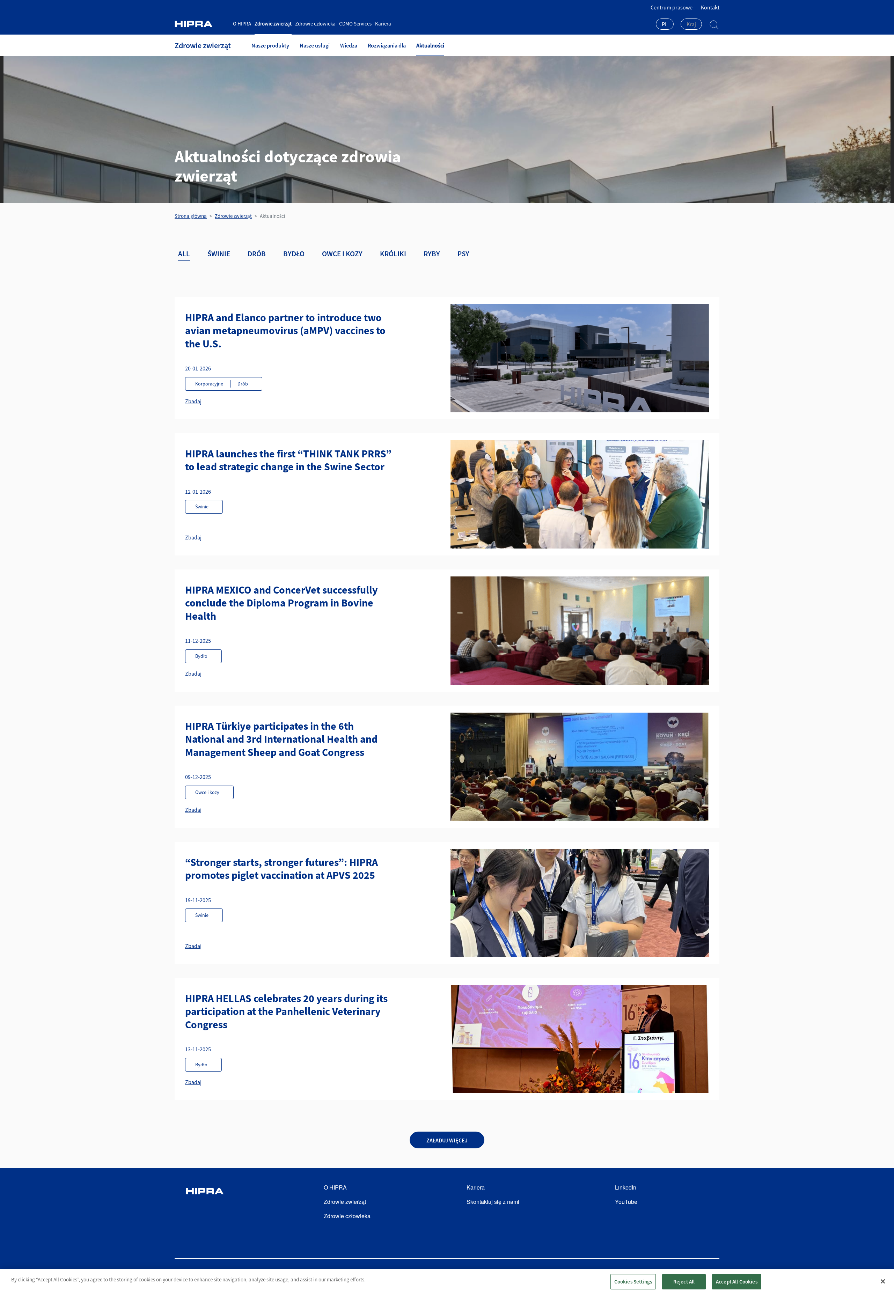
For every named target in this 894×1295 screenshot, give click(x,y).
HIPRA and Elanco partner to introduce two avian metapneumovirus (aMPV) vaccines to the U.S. (285, 330)
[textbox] (691, 24)
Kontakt (710, 7)
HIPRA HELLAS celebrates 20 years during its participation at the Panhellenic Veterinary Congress (286, 1011)
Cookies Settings (633, 1281)
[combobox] (665, 25)
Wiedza (348, 45)
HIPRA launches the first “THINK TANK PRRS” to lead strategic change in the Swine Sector (288, 460)
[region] (447, 1282)
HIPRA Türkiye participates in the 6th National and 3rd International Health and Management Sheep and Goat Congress (281, 739)
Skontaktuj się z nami (493, 1202)
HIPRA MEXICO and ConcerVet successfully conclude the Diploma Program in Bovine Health (281, 603)
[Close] (883, 1281)
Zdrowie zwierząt (273, 23)
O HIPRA (242, 23)
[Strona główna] (201, 24)
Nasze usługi (315, 45)
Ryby (432, 253)
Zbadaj (193, 401)
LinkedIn (625, 1187)
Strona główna (191, 216)
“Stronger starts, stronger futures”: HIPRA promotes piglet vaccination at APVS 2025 (281, 868)
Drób (257, 253)
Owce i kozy (342, 253)
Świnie (218, 253)
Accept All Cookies (736, 1281)
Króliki (393, 253)
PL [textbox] (665, 24)
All (184, 253)
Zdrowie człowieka (315, 23)
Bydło (294, 253)
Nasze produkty (270, 45)
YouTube (626, 1202)
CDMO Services (355, 23)
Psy (463, 253)
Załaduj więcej (447, 1140)
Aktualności (430, 45)
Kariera (383, 23)
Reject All (684, 1281)
